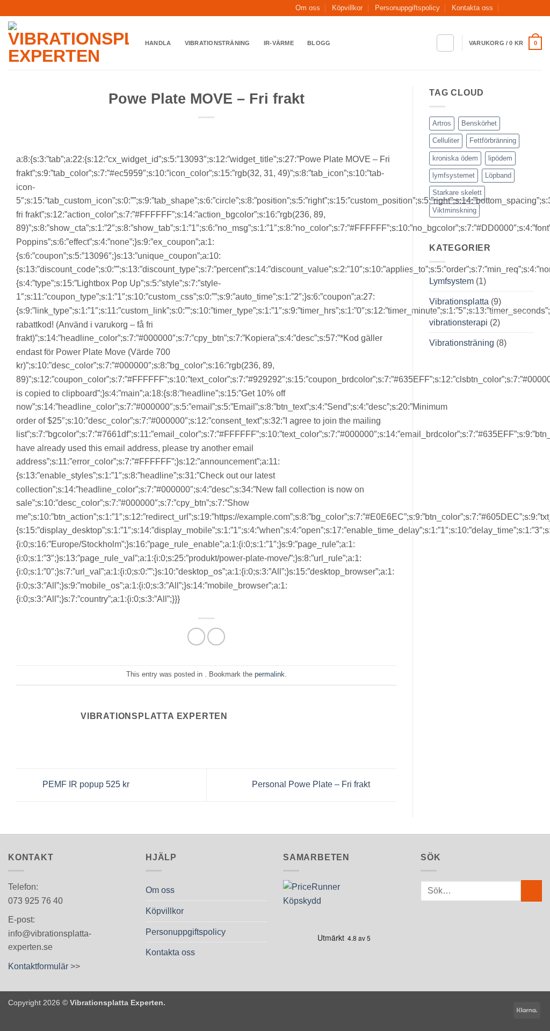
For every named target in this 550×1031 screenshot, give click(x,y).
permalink (270, 674)
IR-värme (279, 43)
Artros (441, 123)
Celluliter (445, 140)
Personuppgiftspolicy (407, 8)
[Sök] (445, 43)
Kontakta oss (472, 8)
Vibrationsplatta (459, 301)
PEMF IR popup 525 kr (84, 784)
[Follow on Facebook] (516, 8)
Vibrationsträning (217, 43)
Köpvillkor (347, 8)
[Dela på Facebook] (196, 636)
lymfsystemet (453, 175)
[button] (505, 43)
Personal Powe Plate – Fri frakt (312, 784)
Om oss (307, 8)
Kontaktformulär (38, 966)
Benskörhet (479, 123)
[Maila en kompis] (216, 636)
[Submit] (531, 890)
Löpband (498, 175)
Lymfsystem (451, 281)
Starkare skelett (457, 192)
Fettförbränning (492, 140)
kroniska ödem (455, 158)
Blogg (318, 43)
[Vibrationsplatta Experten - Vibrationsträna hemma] (68, 42)
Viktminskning (454, 210)
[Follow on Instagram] (526, 8)
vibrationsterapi (458, 322)
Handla (158, 43)
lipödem (500, 158)
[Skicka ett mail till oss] (536, 8)
